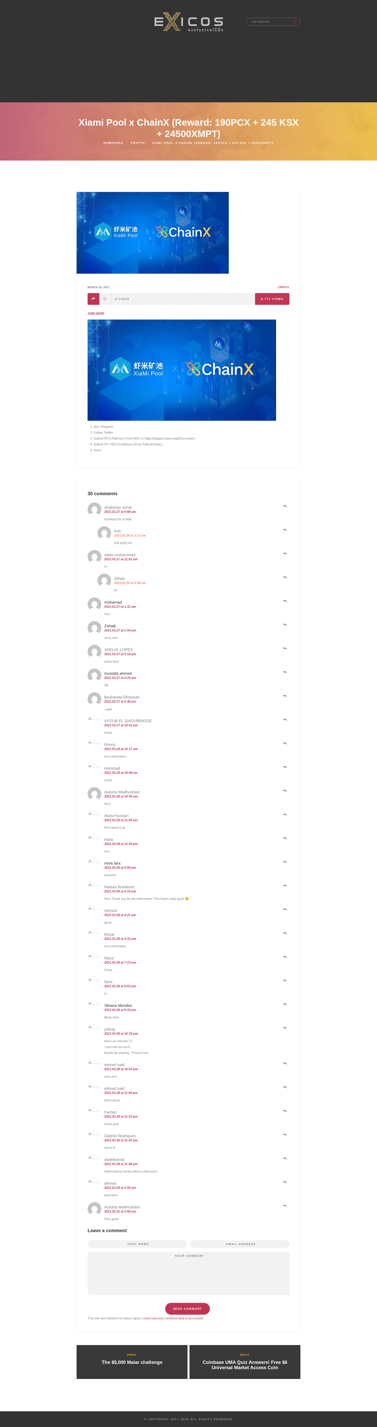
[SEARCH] (295, 22)
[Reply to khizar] (284, 933)
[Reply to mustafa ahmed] (284, 672)
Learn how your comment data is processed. (173, 1318)
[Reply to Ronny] (284, 744)
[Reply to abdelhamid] (284, 1159)
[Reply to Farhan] (284, 1111)
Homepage (113, 142)
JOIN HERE (96, 313)
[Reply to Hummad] (284, 767)
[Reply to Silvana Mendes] (284, 1004)
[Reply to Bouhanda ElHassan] (284, 696)
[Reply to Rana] (284, 957)
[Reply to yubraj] (284, 1028)
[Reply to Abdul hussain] (284, 815)
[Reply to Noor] (284, 981)
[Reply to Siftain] (284, 577)
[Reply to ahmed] (284, 1182)
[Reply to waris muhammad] (284, 554)
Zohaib (110, 626)
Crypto (138, 142)
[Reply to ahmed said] (284, 1064)
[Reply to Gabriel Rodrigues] (284, 1135)
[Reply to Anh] (284, 530)
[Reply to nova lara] (284, 862)
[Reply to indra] (284, 838)
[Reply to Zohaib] (284, 625)
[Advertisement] (188, 72)
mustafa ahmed (118, 673)
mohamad (113, 602)
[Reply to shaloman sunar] (284, 506)
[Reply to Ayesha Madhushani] (284, 791)
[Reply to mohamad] (284, 601)
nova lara (112, 863)
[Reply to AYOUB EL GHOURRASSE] (284, 720)
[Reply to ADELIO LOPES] (284, 649)
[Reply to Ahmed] (284, 910)
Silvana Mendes (118, 1005)
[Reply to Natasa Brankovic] (284, 886)
